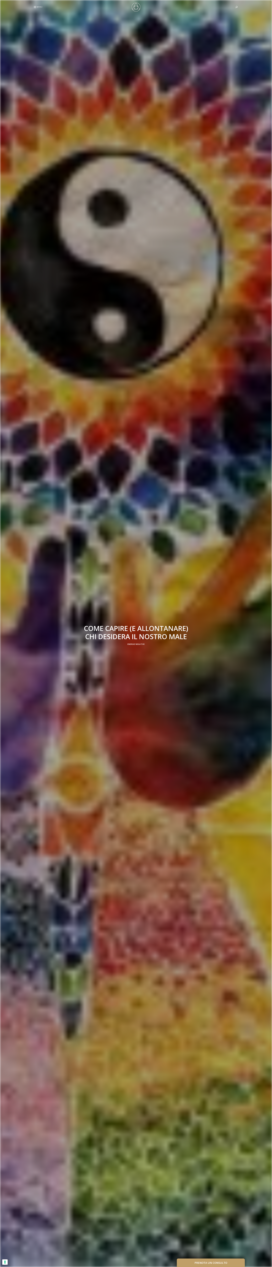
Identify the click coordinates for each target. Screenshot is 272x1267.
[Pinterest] (3, 633)
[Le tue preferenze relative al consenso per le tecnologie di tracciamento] (5, 1262)
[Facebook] (3, 626)
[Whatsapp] (3, 647)
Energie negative (136, 644)
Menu (40, 7)
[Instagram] (3, 640)
